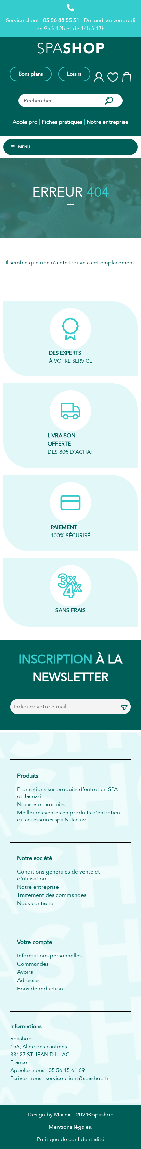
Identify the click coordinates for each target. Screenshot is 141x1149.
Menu (24, 146)
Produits (27, 776)
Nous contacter (36, 903)
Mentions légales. (70, 1127)
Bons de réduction (40, 988)
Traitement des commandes (51, 895)
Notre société (34, 858)
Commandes (33, 963)
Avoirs (25, 972)
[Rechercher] (110, 100)
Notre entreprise (107, 122)
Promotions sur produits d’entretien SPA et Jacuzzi (67, 793)
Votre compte (34, 942)
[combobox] (58, 100)
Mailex (62, 1114)
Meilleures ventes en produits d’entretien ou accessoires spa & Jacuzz (68, 816)
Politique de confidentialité (70, 1139)
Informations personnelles (49, 955)
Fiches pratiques (62, 122)
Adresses (28, 980)
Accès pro (25, 122)
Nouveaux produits (41, 804)
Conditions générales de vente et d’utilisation (58, 875)
